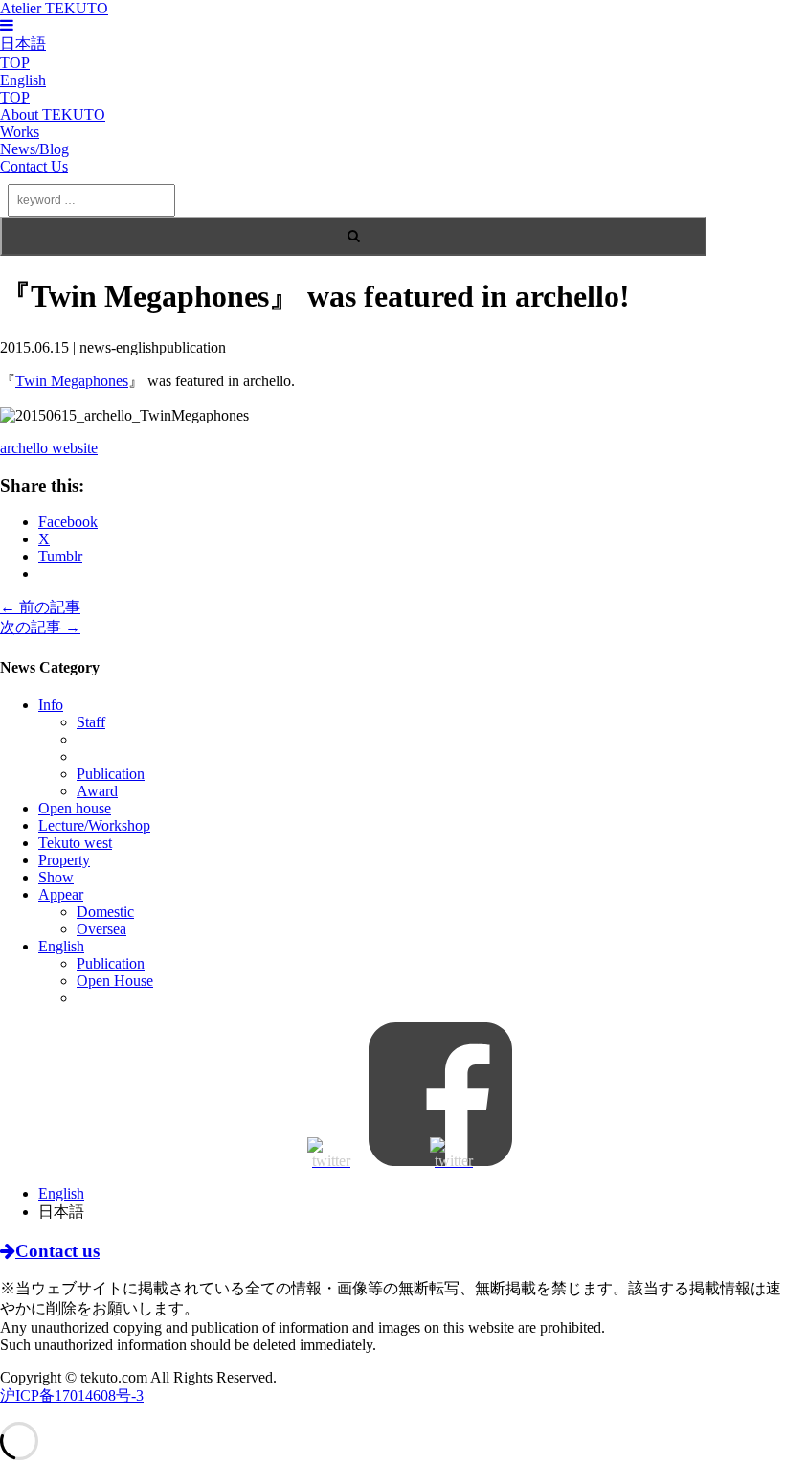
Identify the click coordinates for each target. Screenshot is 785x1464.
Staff (91, 722)
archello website (49, 448)
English (61, 946)
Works (19, 132)
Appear (60, 894)
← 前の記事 (40, 607)
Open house (74, 808)
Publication (111, 774)
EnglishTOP (23, 88)
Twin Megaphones (71, 381)
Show (56, 877)
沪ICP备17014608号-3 (72, 1395)
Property (64, 860)
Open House (115, 980)
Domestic (105, 912)
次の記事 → (40, 627)
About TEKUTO (52, 114)
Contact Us (34, 166)
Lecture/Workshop (94, 825)
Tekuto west (75, 843)
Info (50, 705)
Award (97, 791)
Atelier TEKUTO (54, 8)
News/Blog (34, 149)
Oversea (101, 929)
